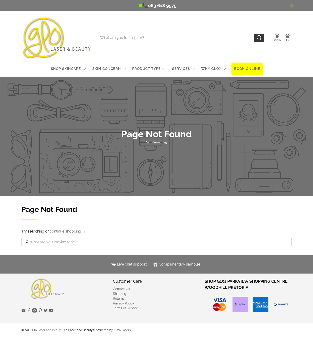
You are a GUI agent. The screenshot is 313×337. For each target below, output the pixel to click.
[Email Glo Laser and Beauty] (23, 311)
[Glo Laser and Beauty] (56, 37)
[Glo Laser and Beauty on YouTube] (51, 311)
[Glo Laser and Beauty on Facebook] (29, 311)
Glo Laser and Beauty (47, 330)
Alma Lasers (122, 330)
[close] (291, 5)
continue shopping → (68, 231)
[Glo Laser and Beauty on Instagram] (34, 311)
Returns (118, 298)
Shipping (119, 294)
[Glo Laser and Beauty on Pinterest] (40, 311)
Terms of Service (125, 308)
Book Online (247, 69)
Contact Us (121, 289)
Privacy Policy (123, 303)
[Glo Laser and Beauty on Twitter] (46, 311)
